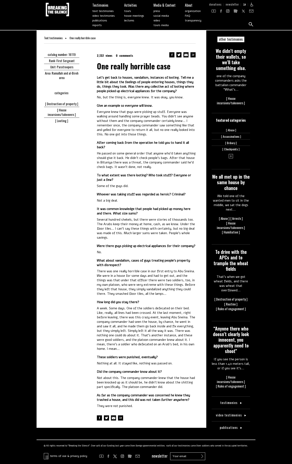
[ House (62, 112)
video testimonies (103, 16)
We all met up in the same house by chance (231, 182)
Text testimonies (53, 38)
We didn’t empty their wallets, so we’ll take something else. (231, 59)
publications (99, 20)
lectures (129, 20)
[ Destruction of (61, 103)
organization (193, 11)
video (156, 20)
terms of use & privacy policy (67, 456)
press (156, 11)
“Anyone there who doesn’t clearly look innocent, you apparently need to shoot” (231, 340)
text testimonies (103, 11)
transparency (193, 20)
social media (161, 16)
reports (97, 25)
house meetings (134, 16)
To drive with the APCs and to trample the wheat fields (231, 260)
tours (127, 11)
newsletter (232, 4)
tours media (161, 25)
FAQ (187, 16)
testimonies (229, 402)
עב (244, 4)
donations (215, 4)
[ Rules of (231, 308)
